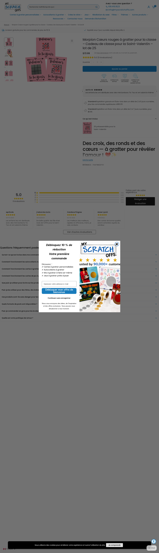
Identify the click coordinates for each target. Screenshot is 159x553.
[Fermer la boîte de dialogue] (117, 244)
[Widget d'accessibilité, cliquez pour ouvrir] (153, 541)
